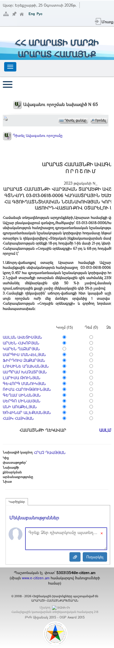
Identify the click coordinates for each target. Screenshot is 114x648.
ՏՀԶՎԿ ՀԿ (63, 607)
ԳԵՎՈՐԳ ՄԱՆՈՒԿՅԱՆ (24, 383)
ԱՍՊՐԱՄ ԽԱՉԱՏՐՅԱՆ (25, 372)
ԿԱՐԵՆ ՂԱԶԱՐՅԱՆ (21, 348)
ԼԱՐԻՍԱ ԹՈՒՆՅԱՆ (21, 377)
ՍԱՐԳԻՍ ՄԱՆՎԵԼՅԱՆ (24, 354)
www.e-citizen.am (36, 577)
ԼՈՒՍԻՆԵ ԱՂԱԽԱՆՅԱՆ (26, 366)
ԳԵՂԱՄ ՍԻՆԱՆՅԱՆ (22, 395)
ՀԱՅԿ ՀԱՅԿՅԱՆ (18, 418)
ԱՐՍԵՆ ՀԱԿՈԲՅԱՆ (21, 343)
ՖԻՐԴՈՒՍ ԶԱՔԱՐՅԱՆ (24, 360)
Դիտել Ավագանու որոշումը (37, 135)
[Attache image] (75, 557)
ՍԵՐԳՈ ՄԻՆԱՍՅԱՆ (21, 400)
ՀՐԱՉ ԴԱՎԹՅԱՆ (50, 452)
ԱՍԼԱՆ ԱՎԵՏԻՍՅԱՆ (22, 337)
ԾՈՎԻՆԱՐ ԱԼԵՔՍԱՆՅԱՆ (27, 412)
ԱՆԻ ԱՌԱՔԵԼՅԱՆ (20, 406)
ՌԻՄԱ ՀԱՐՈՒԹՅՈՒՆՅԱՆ (27, 389)
